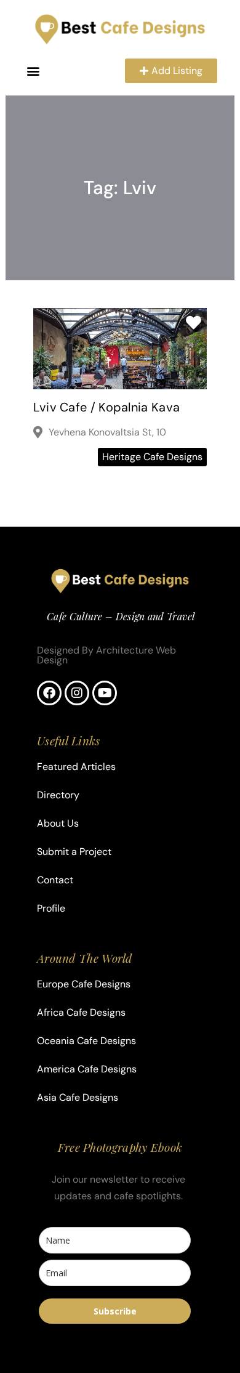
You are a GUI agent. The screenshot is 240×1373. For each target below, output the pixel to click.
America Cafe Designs (87, 1069)
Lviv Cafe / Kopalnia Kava (106, 407)
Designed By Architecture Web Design (106, 655)
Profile (51, 908)
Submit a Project (74, 851)
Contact (55, 879)
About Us (58, 823)
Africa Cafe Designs (81, 1012)
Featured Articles (76, 766)
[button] (33, 71)
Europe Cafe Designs (83, 984)
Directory (58, 794)
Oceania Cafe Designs (86, 1040)
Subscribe (115, 1311)
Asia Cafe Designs (77, 1097)
